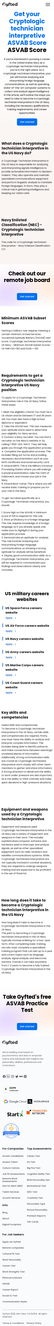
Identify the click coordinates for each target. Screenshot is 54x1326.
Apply (9, 618)
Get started (27, 122)
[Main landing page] (11, 4)
